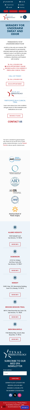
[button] (21, 17)
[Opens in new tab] (20, 1)
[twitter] (22, 1)
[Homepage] (11, 17)
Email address (7, 370)
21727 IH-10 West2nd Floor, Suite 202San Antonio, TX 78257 (15, 262)
